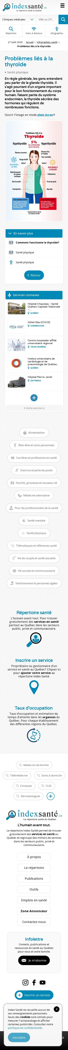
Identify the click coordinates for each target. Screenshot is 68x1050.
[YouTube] (42, 982)
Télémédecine (19, 775)
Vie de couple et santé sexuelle (36, 558)
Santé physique (17, 72)
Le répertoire (34, 868)
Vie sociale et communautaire (36, 570)
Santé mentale (36, 520)
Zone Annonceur (34, 911)
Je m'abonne (37, 960)
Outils (34, 889)
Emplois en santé (34, 900)
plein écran (45, 115)
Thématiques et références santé (36, 545)
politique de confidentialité (25, 1028)
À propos (34, 857)
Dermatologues (30, 796)
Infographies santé (47, 42)
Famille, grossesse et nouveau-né (36, 483)
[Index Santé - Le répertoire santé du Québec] (24, 7)
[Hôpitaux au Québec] (34, 398)
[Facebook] (34, 982)
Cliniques (26, 786)
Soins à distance (34, 33)
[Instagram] (25, 982)
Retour (35, 275)
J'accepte (19, 1037)
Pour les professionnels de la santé (36, 508)
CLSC (49, 786)
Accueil (29, 42)
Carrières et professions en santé (36, 457)
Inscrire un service (37, 995)
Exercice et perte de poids (36, 470)
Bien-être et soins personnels (36, 445)
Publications (34, 878)
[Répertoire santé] (51, 796)
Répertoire (11, 33)
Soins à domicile (51, 775)
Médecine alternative (36, 495)
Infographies (56, 33)
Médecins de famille (36, 765)
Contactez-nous (34, 922)
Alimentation (36, 432)
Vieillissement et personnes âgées (36, 583)
